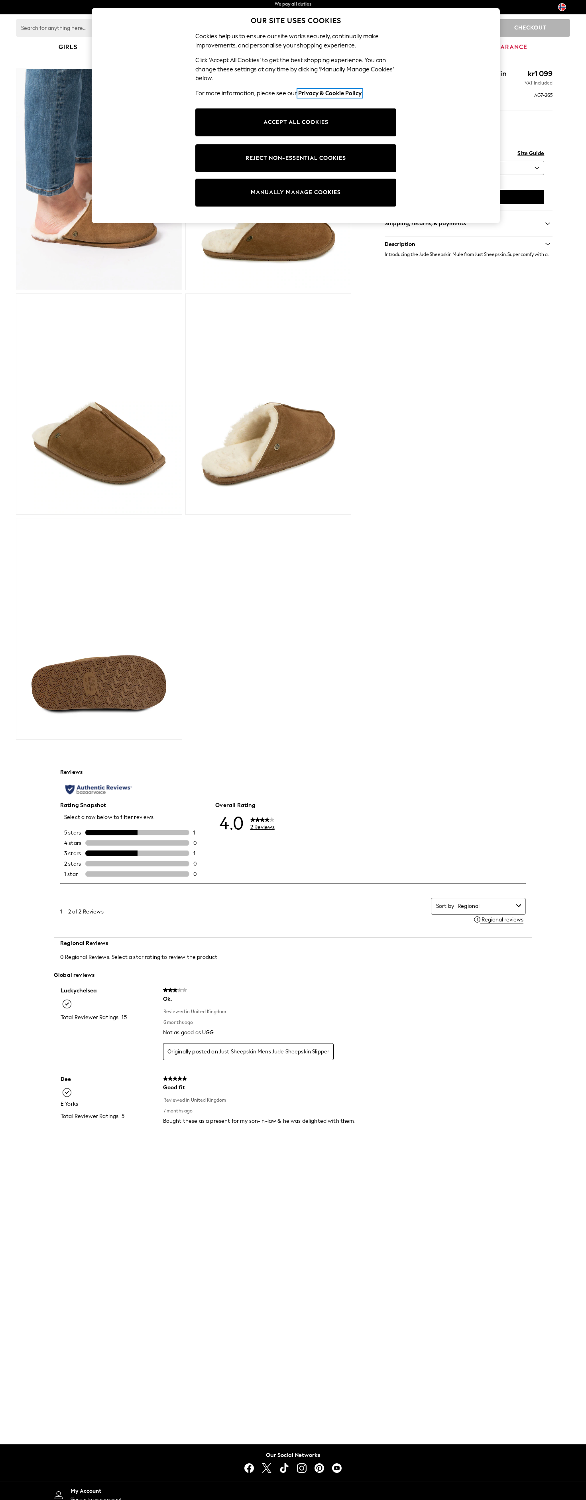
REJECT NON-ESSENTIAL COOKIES (296, 158)
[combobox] (485, 906)
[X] (266, 1468)
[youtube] (337, 1468)
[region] (296, 115)
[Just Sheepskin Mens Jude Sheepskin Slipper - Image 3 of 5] (99, 404)
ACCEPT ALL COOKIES (296, 122)
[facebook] (249, 1468)
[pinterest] (319, 1468)
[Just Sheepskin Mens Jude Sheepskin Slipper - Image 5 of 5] (99, 628)
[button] (469, 244)
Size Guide (530, 153)
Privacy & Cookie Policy (330, 93)
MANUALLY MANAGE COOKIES (296, 192)
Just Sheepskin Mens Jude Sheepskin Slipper (274, 1051)
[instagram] (302, 1468)
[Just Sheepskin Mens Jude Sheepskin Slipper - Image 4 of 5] (268, 404)
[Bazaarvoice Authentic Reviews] (98, 789)
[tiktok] (284, 1468)
